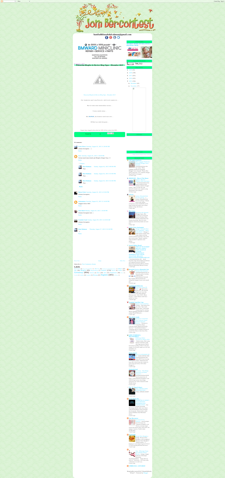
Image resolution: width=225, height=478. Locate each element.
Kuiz (122, 272)
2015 (130, 81)
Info (105, 272)
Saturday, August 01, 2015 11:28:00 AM (98, 146)
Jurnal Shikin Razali (135, 245)
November (134, 86)
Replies (82, 163)
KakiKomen (113, 272)
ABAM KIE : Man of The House (138, 178)
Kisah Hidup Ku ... (135, 399)
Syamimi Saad (82, 220)
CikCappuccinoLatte (135, 160)
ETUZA (131, 194)
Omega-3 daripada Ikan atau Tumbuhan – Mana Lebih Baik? (142, 230)
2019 (130, 70)
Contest (103, 270)
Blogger (146, 473)
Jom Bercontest (133, 418)
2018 (130, 72)
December (133, 83)
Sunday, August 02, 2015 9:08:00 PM (105, 166)
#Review (97, 268)
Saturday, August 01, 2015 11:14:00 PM (97, 201)
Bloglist (83, 270)
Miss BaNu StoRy (134, 317)
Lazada (76, 275)
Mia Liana (132, 211)
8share (120, 268)
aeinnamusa (82, 201)
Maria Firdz (82, 192)
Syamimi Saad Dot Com (136, 302)
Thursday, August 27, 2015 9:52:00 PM (101, 229)
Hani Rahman (95, 134)
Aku (75, 270)
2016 (130, 78)
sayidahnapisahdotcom (136, 286)
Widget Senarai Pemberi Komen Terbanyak (142, 154)
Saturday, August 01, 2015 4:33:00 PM (97, 192)
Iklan (98, 272)
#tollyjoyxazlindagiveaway (109, 268)
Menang (95, 275)
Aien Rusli (81, 210)
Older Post (122, 260)
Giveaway (78, 272)
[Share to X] (111, 133)
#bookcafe (77, 268)
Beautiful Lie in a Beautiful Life (139, 269)
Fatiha (120, 270)
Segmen (104, 275)
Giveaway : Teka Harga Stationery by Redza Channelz (142, 372)
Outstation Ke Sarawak (142, 212)
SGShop (116, 275)
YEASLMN (132, 434)
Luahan (82, 275)
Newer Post (77, 260)
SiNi (102, 130)
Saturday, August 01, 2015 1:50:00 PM (93, 155)
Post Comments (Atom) (89, 264)
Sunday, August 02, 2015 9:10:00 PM (105, 173)
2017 (130, 75)
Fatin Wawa (82, 146)
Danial (113, 270)
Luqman (88, 275)
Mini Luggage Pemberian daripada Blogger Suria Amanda (143, 163)
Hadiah (92, 272)
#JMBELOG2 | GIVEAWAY (137, 466)
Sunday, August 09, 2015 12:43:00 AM (99, 220)
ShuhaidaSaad (133, 369)
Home (99, 260)
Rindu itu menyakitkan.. (142, 303)
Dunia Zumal (133, 353)
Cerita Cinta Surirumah (136, 227)
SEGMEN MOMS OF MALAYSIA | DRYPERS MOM (139, 44)
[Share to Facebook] (113, 133)
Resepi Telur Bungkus (142, 436)
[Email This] (108, 133)
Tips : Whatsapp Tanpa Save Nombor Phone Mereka (142, 452)
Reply (80, 151)
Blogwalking (94, 270)
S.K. (79, 155)
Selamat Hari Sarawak (142, 271)
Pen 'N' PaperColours (135, 387)
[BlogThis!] (110, 133)
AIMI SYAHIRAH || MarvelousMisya (135, 335)
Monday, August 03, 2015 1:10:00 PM (96, 210)
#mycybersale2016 (87, 268)
